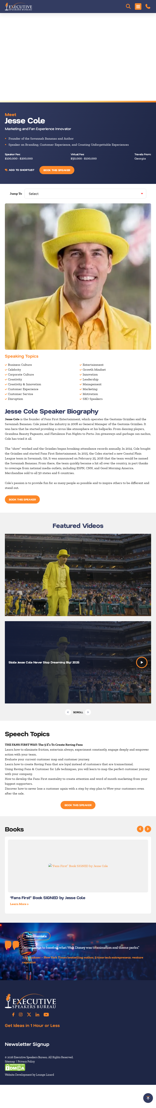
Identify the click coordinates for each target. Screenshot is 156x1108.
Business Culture (20, 365)
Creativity (15, 379)
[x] (29, 1014)
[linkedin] (37, 1014)
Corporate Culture (21, 374)
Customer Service (20, 394)
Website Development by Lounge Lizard (29, 1074)
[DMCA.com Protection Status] (15, 1067)
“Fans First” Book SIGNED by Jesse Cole (47, 897)
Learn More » (19, 904)
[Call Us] (148, 6)
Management (92, 384)
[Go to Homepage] (18, 6)
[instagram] (21, 1014)
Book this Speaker (56, 170)
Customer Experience (23, 389)
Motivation (90, 394)
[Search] (128, 6)
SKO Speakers (93, 399)
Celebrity (14, 369)
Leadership (91, 379)
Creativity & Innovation (24, 384)
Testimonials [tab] (36, 936)
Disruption (15, 399)
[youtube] (46, 1014)
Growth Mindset (94, 369)
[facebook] (13, 1014)
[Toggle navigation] (138, 6)
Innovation (90, 374)
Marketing (90, 389)
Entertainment (93, 365)
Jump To (16, 193)
